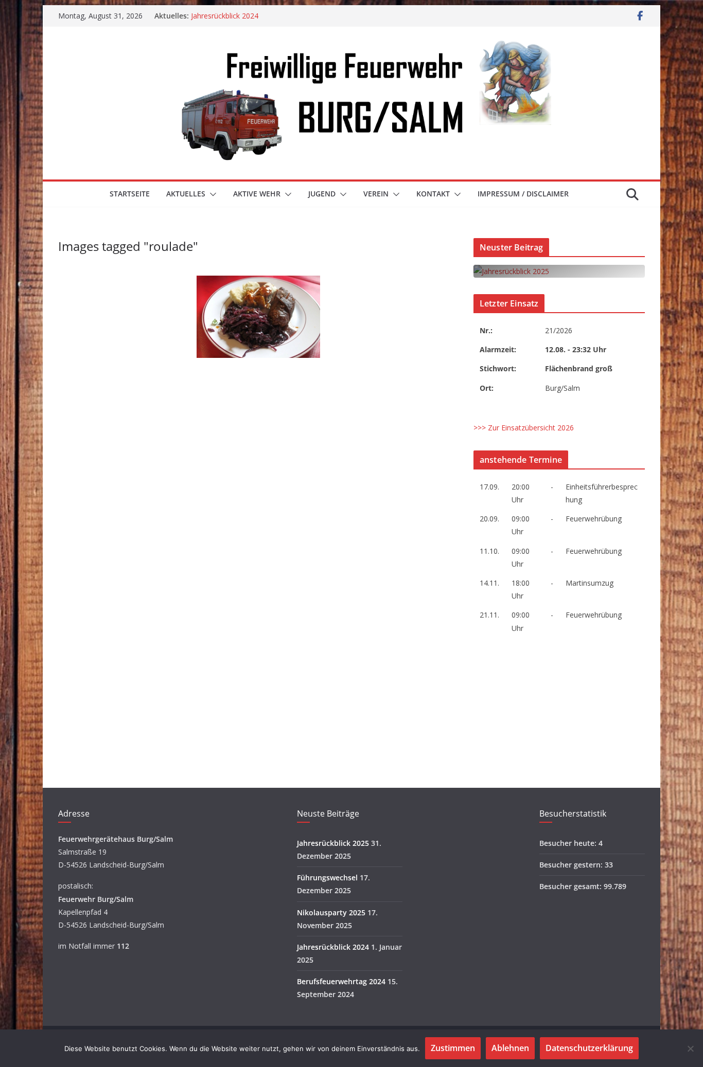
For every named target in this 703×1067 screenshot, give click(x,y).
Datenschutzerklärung (589, 1048)
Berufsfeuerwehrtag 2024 (341, 981)
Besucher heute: (569, 843)
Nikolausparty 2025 (331, 912)
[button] (211, 194)
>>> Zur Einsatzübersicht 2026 (523, 427)
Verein (376, 193)
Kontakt (433, 193)
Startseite (130, 193)
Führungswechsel (327, 877)
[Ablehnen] (690, 1048)
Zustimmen (453, 1048)
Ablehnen (510, 1048)
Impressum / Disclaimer (523, 193)
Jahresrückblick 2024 (224, 16)
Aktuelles (185, 193)
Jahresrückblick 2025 (333, 843)
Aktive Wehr (256, 193)
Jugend (322, 193)
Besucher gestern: (572, 865)
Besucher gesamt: (571, 886)
